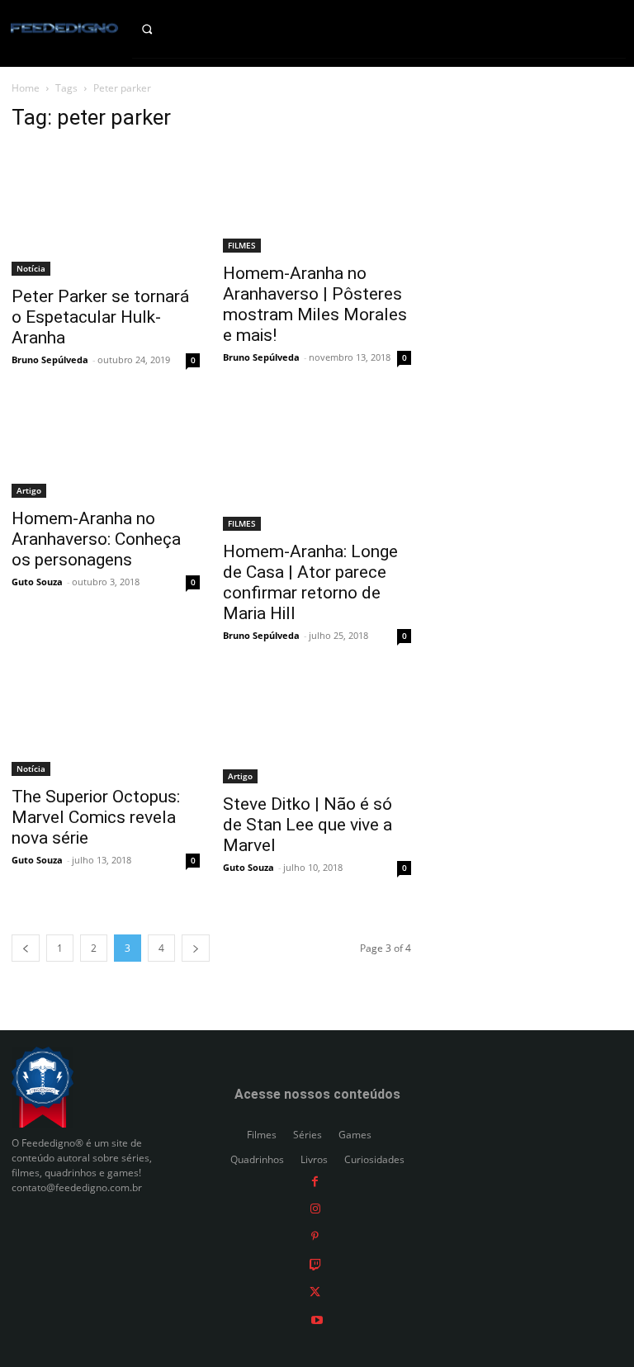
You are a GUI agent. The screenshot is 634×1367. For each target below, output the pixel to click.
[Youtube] (317, 1319)
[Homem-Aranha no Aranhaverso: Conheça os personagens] (106, 450)
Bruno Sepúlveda (50, 359)
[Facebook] (315, 1180)
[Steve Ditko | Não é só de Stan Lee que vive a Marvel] (317, 730)
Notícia (31, 268)
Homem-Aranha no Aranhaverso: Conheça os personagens (96, 539)
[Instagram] (315, 1208)
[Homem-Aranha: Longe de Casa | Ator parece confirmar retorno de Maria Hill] (317, 466)
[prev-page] (26, 948)
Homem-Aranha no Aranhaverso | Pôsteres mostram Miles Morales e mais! (315, 304)
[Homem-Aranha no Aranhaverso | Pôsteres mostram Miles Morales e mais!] (317, 200)
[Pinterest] (315, 1236)
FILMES (242, 245)
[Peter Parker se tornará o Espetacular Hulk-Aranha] (106, 211)
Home (26, 88)
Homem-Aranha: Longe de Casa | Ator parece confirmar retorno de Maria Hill (310, 582)
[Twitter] (315, 1291)
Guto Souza (37, 581)
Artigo (29, 490)
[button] (158, 28)
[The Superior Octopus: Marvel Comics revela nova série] (106, 727)
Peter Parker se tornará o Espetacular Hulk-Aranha (100, 317)
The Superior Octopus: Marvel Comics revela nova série (96, 817)
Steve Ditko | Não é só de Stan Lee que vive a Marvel (307, 824)
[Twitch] (315, 1263)
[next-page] (196, 948)
